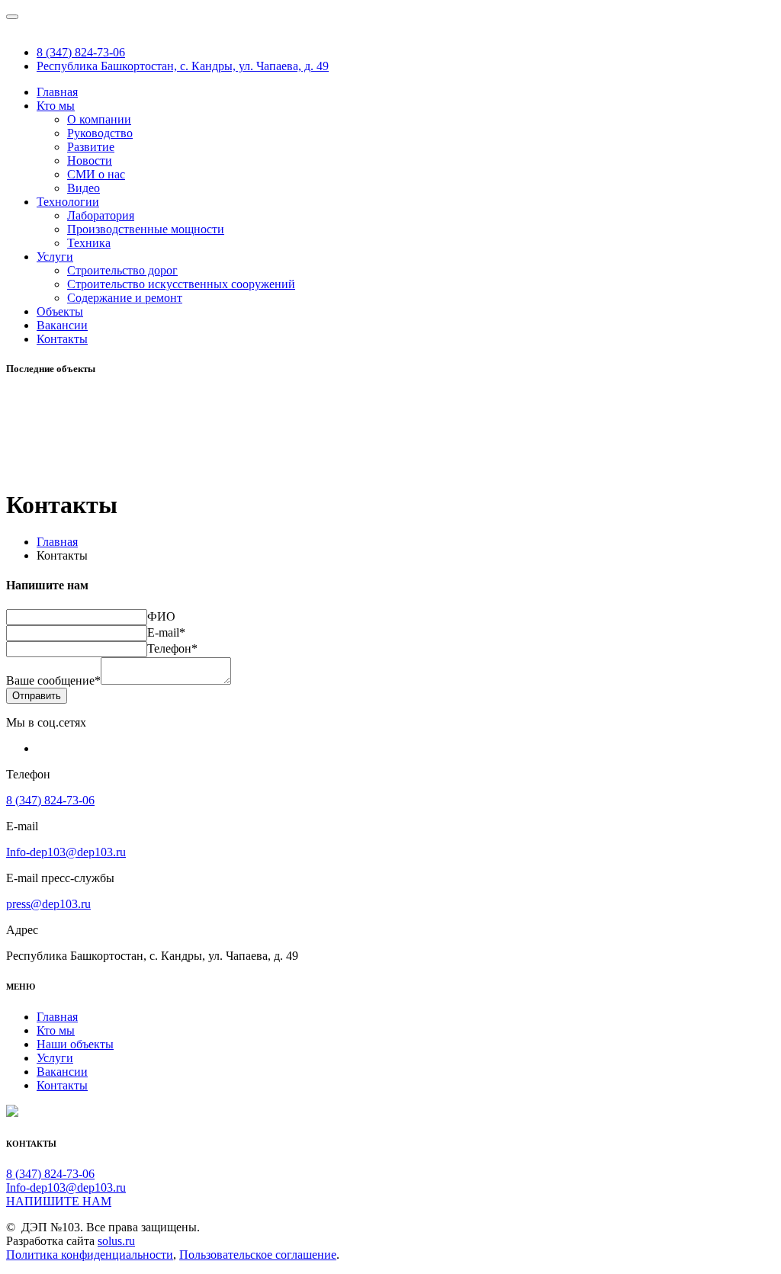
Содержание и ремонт (124, 297)
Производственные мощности (145, 229)
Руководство (100, 133)
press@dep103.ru (48, 903)
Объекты (60, 311)
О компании (99, 119)
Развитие (90, 146)
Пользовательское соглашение (257, 1254)
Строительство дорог (122, 270)
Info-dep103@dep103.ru (66, 852)
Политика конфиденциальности (89, 1254)
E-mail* (166, 632)
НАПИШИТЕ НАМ (58, 1201)
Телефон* (172, 648)
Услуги (55, 256)
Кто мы (56, 105)
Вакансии (62, 325)
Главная (57, 91)
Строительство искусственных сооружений (181, 284)
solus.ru (116, 1240)
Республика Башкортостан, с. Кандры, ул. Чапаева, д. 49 (183, 65)
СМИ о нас (96, 174)
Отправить (36, 695)
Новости (89, 160)
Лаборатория (100, 215)
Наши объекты (75, 1044)
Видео (83, 187)
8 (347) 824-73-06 (81, 52)
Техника (89, 242)
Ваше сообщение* (53, 680)
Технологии (68, 201)
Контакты (62, 338)
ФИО (161, 616)
